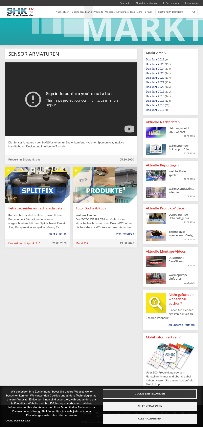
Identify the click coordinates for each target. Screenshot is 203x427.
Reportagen (77, 11)
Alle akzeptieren (150, 418)
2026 (161, 59)
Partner (148, 11)
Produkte (98, 11)
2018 (161, 96)
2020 (161, 86)
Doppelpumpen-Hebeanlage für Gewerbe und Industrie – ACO (180, 220)
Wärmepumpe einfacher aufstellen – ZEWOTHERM (178, 280)
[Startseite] (20, 12)
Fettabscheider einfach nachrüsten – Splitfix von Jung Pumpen (37, 208)
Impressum (191, 3)
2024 (161, 68)
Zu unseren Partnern (182, 324)
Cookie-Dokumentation (18, 420)
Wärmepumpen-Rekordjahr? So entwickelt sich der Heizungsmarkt (181, 151)
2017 (161, 100)
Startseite (125, 3)
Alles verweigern (150, 406)
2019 (161, 91)
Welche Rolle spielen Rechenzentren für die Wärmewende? (181, 176)
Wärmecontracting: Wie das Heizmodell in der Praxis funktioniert (181, 194)
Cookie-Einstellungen (150, 393)
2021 (161, 82)
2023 (161, 73)
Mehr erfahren (58, 233)
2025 (161, 64)
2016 (161, 105)
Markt (88, 11)
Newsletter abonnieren (148, 3)
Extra (139, 11)
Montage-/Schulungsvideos (120, 11)
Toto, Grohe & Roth (91, 208)
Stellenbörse (173, 3)
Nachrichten (62, 11)
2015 (161, 109)
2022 (161, 77)
